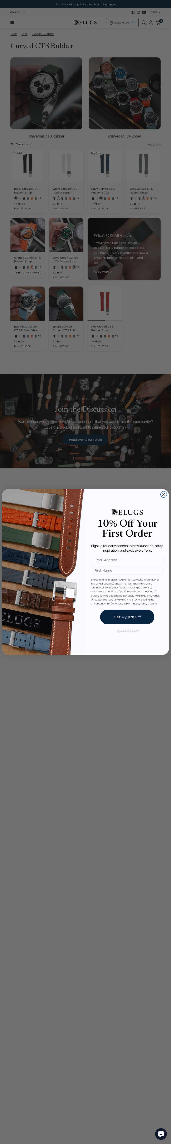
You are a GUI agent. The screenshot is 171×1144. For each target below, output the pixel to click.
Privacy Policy (139, 603)
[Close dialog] (164, 494)
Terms (153, 603)
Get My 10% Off (127, 616)
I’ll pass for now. (127, 630)
